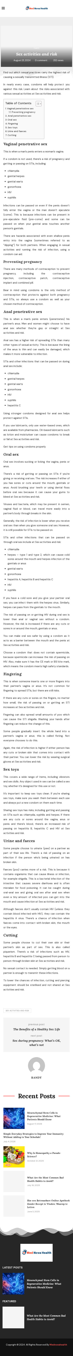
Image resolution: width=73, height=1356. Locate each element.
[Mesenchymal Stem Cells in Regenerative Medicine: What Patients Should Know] (14, 1118)
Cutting (12, 135)
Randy (36, 1077)
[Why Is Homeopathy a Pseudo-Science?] (14, 1156)
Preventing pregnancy (23, 112)
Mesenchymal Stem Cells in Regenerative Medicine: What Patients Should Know (44, 1116)
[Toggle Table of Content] (37, 104)
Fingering (13, 123)
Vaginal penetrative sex (20, 108)
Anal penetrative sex (19, 115)
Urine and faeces (17, 131)
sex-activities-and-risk (17, 1010)
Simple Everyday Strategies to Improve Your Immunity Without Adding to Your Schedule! (33, 1135)
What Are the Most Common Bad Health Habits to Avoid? (45, 1179)
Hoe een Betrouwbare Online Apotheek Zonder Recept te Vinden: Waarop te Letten (48, 1204)
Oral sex (12, 119)
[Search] (69, 8)
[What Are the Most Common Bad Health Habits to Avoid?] (14, 1181)
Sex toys (12, 127)
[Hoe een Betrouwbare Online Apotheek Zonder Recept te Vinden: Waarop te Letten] (14, 1206)
